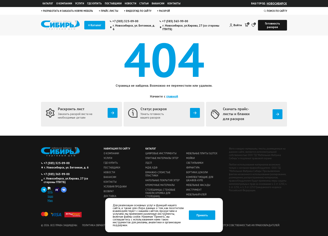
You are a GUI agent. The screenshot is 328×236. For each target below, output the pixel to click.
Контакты (174, 3)
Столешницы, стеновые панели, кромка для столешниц (160, 193)
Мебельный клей (196, 194)
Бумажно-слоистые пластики (157, 174)
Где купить (94, 3)
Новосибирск (277, 3)
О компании (64, 3)
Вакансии (158, 3)
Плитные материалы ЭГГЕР (161, 158)
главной (172, 96)
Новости (130, 3)
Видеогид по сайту (138, 11)
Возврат (109, 191)
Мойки (190, 158)
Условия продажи (115, 186)
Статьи (144, 3)
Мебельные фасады (198, 185)
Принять (202, 215)
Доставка (110, 196)
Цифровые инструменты (161, 153)
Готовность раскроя (272, 25)
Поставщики (113, 3)
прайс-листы (109, 11)
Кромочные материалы (160, 185)
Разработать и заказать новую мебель (68, 11)
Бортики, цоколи (197, 172)
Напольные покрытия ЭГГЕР (162, 180)
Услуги (79, 3)
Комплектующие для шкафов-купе (199, 178)
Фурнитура (193, 167)
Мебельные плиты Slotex (201, 153)
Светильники (194, 162)
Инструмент (194, 189)
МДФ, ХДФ (151, 167)
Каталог (48, 3)
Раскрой (164, 11)
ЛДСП (148, 162)
